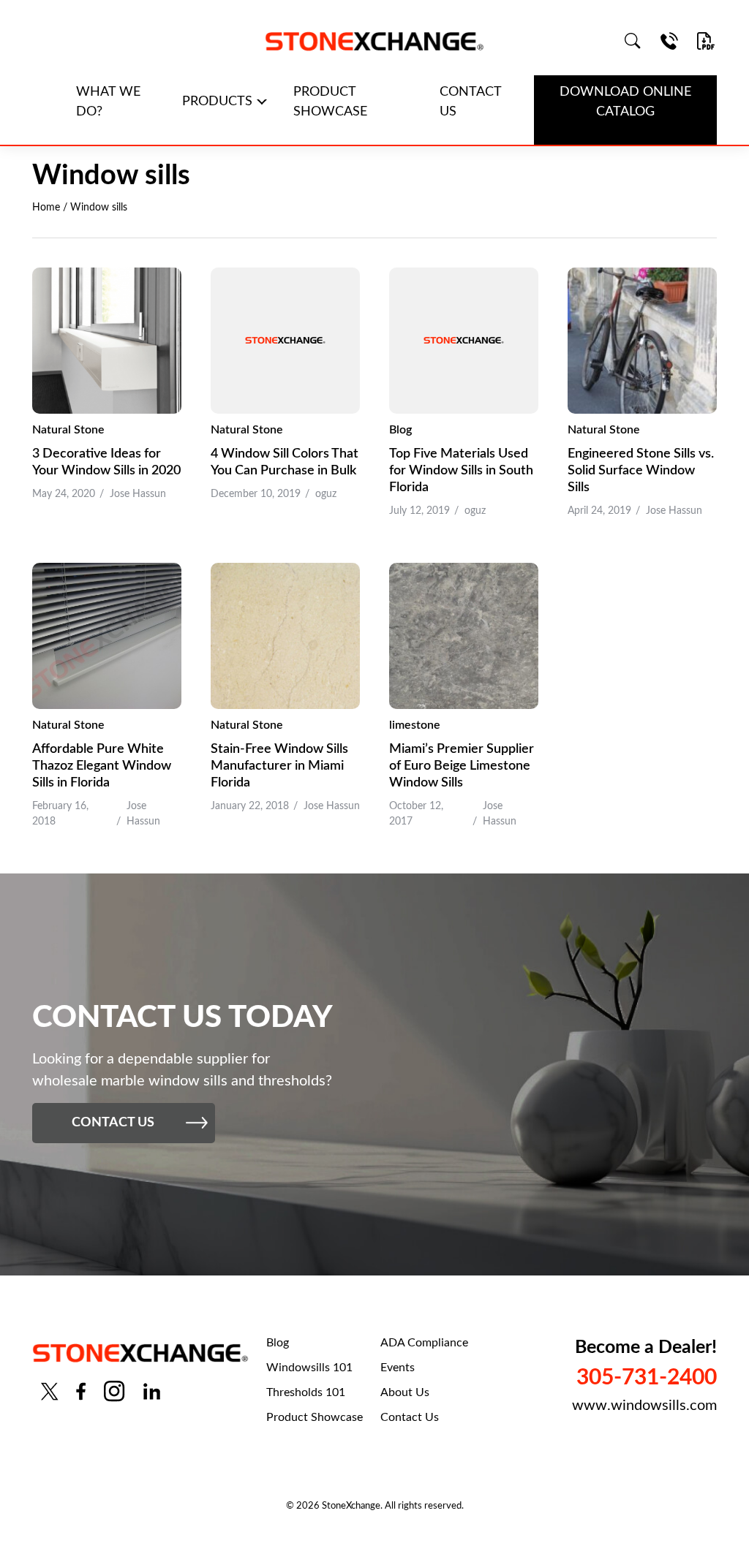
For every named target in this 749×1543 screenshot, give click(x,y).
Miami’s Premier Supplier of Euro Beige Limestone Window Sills (461, 766)
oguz (325, 494)
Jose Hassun (138, 494)
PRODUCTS (217, 101)
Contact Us (409, 1417)
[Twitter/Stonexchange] (50, 1391)
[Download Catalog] (706, 41)
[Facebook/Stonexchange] (81, 1391)
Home (46, 207)
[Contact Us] (669, 41)
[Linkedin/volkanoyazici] (152, 1391)
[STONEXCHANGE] (374, 41)
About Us (404, 1392)
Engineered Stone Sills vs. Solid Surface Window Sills (641, 470)
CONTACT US (471, 102)
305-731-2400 (646, 1378)
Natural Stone (68, 430)
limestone (414, 725)
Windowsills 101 (309, 1367)
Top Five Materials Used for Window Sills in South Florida (461, 470)
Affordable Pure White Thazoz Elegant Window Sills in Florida (101, 766)
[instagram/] (114, 1391)
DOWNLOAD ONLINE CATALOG (625, 102)
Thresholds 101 (305, 1392)
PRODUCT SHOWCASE (330, 102)
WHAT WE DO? (108, 102)
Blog (400, 430)
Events (397, 1367)
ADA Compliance (424, 1343)
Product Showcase (314, 1417)
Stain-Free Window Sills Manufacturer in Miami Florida (279, 766)
